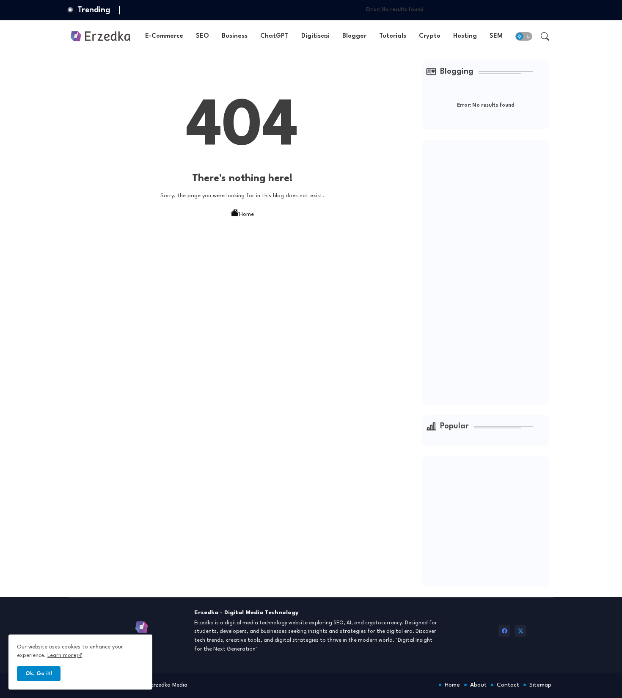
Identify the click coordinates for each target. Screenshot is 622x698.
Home (246, 214)
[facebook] (504, 631)
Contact (508, 685)
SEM (496, 36)
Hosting (465, 36)
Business (235, 36)
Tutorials (392, 36)
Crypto (429, 36)
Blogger (354, 36)
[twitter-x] (520, 631)
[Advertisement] (490, 271)
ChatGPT (274, 36)
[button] (523, 36)
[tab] (164, 36)
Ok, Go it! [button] (38, 673)
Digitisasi (315, 36)
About (478, 685)
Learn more (61, 655)
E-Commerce (164, 36)
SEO (202, 36)
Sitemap (540, 685)
